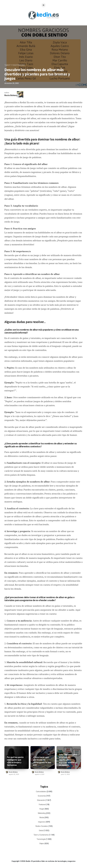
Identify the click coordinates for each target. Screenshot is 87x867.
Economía (42, 796)
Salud (41, 830)
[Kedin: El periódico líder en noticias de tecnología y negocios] (43, 21)
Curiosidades (41, 791)
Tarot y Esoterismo (14, 65)
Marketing (42, 813)
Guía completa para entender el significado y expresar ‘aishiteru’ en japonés (68, 759)
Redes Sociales (41, 826)
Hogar (41, 809)
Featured (42, 804)
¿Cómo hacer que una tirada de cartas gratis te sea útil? (42, 761)
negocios (41, 822)
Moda (41, 817)
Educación (41, 800)
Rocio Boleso (10, 95)
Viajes (41, 843)
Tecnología (41, 839)
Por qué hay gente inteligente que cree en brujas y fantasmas (15, 761)
